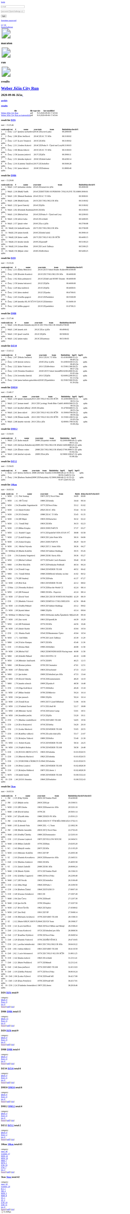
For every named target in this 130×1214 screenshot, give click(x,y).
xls (12, 1007)
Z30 (4, 1165)
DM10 (14, 387)
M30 (4, 1156)
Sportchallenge (7, 27)
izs (3, 1004)
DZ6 (13, 120)
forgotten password (8, 20)
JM (3, 1191)
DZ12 (14, 461)
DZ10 (14, 345)
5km (13, 786)
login (3, 2)
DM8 (13, 313)
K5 (3, 1189)
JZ (3, 1200)
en (5, 25)
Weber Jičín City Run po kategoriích (15, 115)
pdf (8, 1007)
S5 (3, 1198)
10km (14, 484)
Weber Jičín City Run (20, 88)
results (4, 105)
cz (2, 25)
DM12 (14, 429)
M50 (4, 1158)
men (4, 1151)
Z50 (3, 1167)
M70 (4, 1163)
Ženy (4, 1002)
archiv (4, 100)
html (3, 1007)
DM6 (13, 175)
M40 (4, 1196)
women (5, 1154)
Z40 (4, 1205)
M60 (4, 1161)
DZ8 (13, 258)
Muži (4, 1000)
